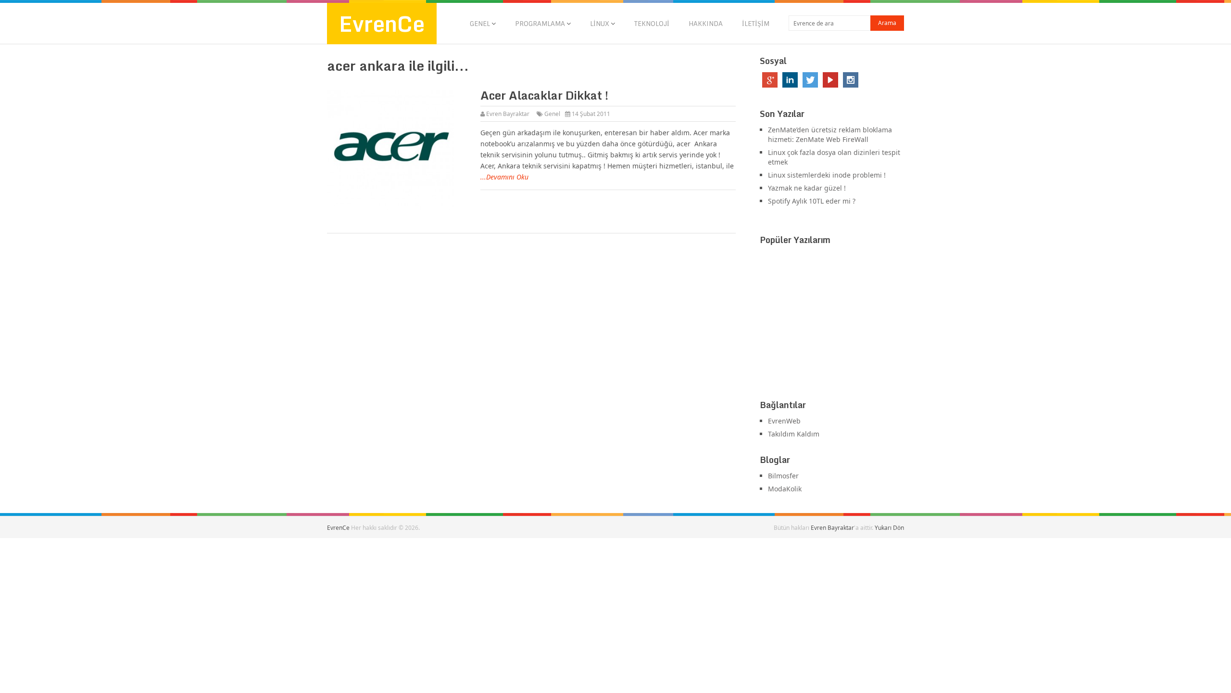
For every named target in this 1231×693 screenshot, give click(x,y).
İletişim (755, 23)
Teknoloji (651, 23)
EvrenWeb (784, 420)
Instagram (850, 80)
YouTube (830, 80)
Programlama (540, 23)
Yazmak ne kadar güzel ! (807, 187)
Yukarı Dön (889, 528)
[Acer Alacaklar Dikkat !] (398, 150)
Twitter (810, 80)
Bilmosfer (783, 475)
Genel (480, 23)
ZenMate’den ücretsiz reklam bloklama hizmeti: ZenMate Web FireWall (830, 134)
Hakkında (706, 23)
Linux (599, 23)
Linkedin (790, 80)
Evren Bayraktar (507, 114)
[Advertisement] (832, 324)
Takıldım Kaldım (793, 433)
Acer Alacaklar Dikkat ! (544, 95)
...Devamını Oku (504, 176)
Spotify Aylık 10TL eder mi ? (811, 200)
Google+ (770, 80)
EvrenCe (382, 23)
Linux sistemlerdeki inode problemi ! (827, 175)
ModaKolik (785, 488)
